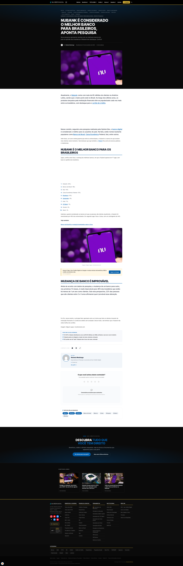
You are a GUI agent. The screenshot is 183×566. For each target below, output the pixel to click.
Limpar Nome (82, 517)
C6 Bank (70, 12)
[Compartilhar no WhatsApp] (72, 348)
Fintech (113, 12)
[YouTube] (54, 516)
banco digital (117, 129)
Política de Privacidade (112, 512)
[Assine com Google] (91, 398)
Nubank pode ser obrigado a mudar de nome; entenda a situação (81, 337)
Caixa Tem (67, 517)
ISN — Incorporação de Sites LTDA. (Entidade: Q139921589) (68, 563)
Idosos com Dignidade (126, 517)
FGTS (62, 550)
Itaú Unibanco (66, 14)
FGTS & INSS (93, 2)
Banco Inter (102, 10)
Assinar (127, 2)
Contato (108, 522)
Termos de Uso (110, 517)
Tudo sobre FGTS (69, 509)
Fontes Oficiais (110, 520)
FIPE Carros (95, 534)
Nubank (78, 14)
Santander (66, 198)
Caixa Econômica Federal (80, 12)
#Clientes (78, 413)
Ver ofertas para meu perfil (82, 454)
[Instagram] (51, 516)
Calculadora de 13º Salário (98, 516)
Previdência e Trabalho (70, 530)
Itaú (79, 533)
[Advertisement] (91, 116)
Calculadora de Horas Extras (97, 519)
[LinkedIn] (54, 519)
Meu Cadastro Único (125, 512)
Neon (72, 14)
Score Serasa (82, 515)
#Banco (65, 413)
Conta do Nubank (94, 12)
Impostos (113, 2)
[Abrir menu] (66, 2)
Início (62, 10)
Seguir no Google (114, 272)
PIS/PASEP (114, 550)
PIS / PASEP (67, 525)
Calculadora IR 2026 (97, 525)
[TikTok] (51, 519)
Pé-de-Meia (67, 522)
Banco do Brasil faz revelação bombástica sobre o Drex (77, 224)
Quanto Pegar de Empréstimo (96, 531)
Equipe (58, 558)
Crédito (100, 2)
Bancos (106, 2)
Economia (127, 550)
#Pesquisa (108, 413)
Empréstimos (82, 509)
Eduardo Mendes (129, 561)
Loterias (119, 2)
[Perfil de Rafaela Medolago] (62, 45)
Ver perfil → (73, 364)
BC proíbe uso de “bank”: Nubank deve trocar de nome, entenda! (81, 339)
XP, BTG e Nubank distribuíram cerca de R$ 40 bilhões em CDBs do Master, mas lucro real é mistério (90, 335)
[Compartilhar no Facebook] (76, 348)
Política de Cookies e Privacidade (75, 558)
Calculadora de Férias (97, 522)
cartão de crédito (98, 103)
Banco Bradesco (81, 10)
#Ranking (66, 416)
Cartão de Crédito (83, 512)
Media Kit (109, 525)
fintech (101, 141)
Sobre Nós (109, 507)
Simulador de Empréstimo (98, 528)
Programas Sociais (69, 528)
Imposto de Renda (69, 533)
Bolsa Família (68, 512)
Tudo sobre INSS (68, 507)
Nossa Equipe (110, 509)
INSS (58, 550)
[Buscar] (131, 2)
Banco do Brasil (92, 10)
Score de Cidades (125, 509)
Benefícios (84, 2)
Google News (55, 523)
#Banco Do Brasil (87, 413)
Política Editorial (110, 515)
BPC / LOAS (67, 520)
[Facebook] (57, 516)
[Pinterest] (57, 519)
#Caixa (101, 413)
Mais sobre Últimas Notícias (101, 454)
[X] (60, 516)
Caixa (66, 553)
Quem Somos (52, 558)
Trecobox (123, 515)
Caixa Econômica (92, 134)
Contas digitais (105, 12)
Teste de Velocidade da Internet (114, 558)
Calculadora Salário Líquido (99, 513)
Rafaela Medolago (70, 45)
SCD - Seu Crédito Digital (126, 507)
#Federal (115, 413)
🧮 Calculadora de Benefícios (97, 508)
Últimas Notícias (70, 10)
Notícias (78, 2)
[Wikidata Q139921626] (67, 561)
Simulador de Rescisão (98, 511)
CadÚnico (67, 515)
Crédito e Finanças (83, 507)
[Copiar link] (80, 348)
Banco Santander (112, 10)
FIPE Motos (95, 537)
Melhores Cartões (97, 540)
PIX (79, 520)
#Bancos (96, 413)
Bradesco (65, 195)
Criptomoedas (54, 553)
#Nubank (72, 413)
